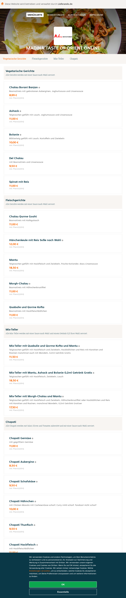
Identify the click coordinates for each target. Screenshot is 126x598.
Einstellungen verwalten (39, 571)
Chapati (74, 58)
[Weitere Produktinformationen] (39, 88)
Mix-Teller (59, 58)
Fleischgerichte (40, 58)
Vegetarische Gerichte (14, 58)
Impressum (96, 14)
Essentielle (63, 592)
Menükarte (35, 14)
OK (63, 584)
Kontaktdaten (77, 14)
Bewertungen (55, 14)
